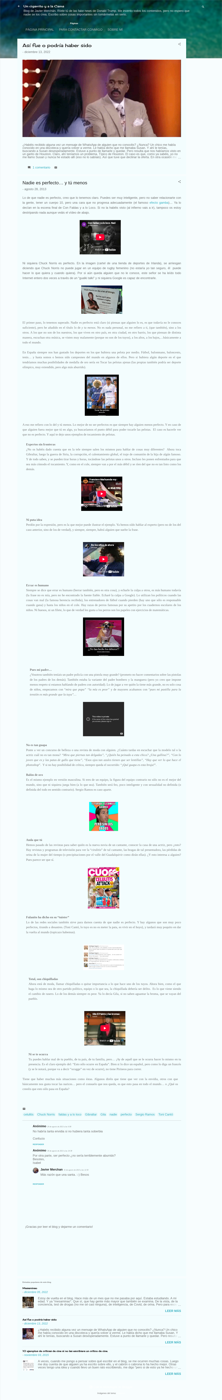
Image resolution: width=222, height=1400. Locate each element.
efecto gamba (159, 202)
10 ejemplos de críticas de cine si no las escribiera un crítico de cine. (65, 1351)
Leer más (173, 1311)
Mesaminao (29, 1288)
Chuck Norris (46, 1114)
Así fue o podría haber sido (57, 45)
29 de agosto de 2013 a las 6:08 (59, 1127)
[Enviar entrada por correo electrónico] (55, 168)
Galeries (121, 1393)
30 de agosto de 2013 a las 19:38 (59, 1151)
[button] (179, 44)
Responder (38, 1144)
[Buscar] (203, 7)
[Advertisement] (196, 77)
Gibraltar (91, 1114)
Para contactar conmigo (81, 29)
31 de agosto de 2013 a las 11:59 (76, 1170)
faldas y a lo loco (70, 1114)
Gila (103, 1114)
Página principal (40, 29)
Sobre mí (115, 29)
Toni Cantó (165, 1114)
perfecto (126, 1114)
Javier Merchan (51, 1169)
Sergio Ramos (145, 1114)
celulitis (29, 1114)
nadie (113, 1114)
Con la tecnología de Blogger (112, 1387)
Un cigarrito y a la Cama (44, 6)
